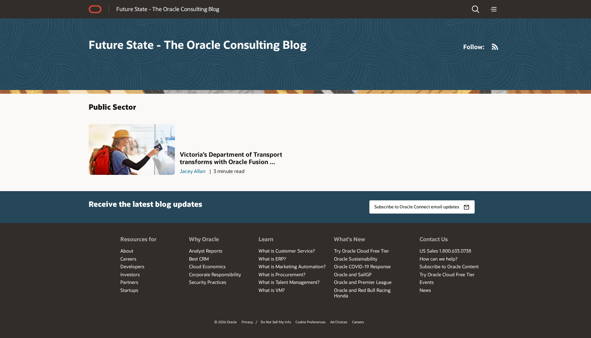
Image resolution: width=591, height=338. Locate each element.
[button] (476, 9)
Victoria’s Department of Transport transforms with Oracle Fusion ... (231, 158)
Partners (129, 282)
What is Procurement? (282, 274)
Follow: (473, 47)
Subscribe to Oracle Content (449, 266)
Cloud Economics (207, 266)
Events (427, 282)
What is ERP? (272, 259)
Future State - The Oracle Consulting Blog (167, 9)
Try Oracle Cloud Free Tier (361, 251)
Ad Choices (338, 322)
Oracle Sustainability (355, 259)
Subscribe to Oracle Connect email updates (416, 207)
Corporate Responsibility (215, 274)
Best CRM (199, 259)
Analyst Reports (205, 251)
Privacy (247, 322)
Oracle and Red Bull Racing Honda (362, 293)
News (425, 290)
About (126, 251)
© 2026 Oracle (225, 322)
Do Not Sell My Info (276, 322)
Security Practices (207, 282)
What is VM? (272, 290)
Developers (132, 266)
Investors (130, 274)
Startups (129, 290)
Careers (128, 259)
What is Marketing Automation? (292, 266)
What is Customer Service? (287, 251)
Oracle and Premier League (363, 282)
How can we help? (438, 259)
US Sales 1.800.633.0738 (445, 251)
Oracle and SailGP (353, 274)
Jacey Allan (193, 171)
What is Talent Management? (289, 282)
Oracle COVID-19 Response (362, 266)
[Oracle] (95, 9)
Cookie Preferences (310, 322)
